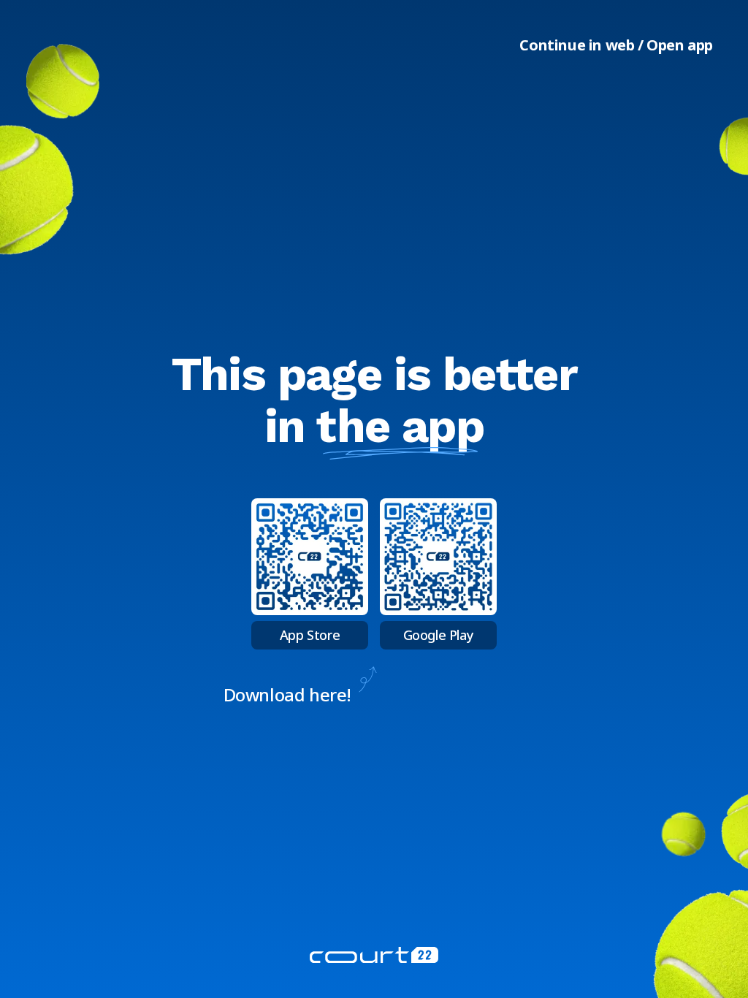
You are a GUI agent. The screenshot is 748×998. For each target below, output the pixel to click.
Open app (679, 45)
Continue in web (576, 45)
